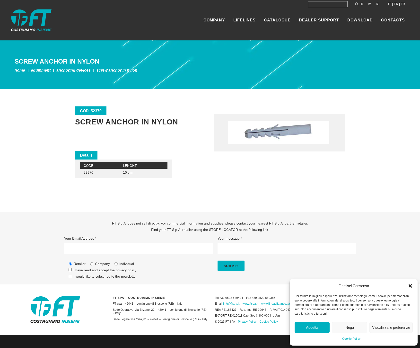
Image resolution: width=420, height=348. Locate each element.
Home (20, 70)
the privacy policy (123, 270)
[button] (410, 285)
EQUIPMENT (41, 70)
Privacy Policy (247, 321)
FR (403, 4)
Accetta (312, 327)
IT (389, 4)
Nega (349, 327)
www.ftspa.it (250, 303)
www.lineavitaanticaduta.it (278, 303)
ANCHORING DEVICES (73, 70)
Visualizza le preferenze (391, 327)
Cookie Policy (351, 338)
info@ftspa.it (231, 303)
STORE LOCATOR (223, 230)
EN (396, 4)
